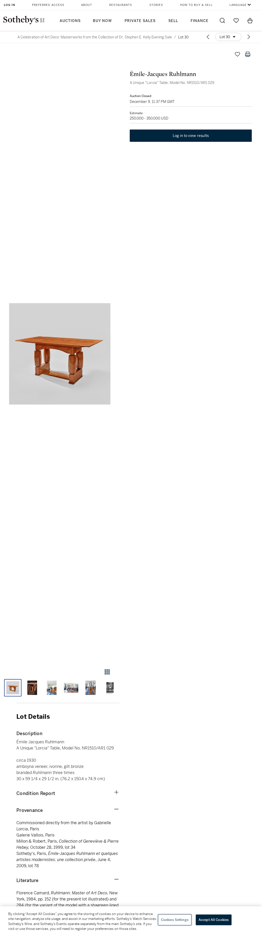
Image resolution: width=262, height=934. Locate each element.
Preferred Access (48, 5)
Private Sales (140, 21)
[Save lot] (237, 54)
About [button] (86, 5)
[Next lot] (249, 37)
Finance (200, 21)
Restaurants (120, 5)
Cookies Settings (175, 920)
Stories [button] (156, 5)
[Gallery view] (107, 672)
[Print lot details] (248, 54)
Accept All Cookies (214, 920)
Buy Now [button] (102, 21)
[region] (131, 920)
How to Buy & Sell (196, 5)
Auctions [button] (70, 21)
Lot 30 (183, 37)
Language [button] (238, 5)
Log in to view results (191, 135)
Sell (173, 21)
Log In (9, 5)
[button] (59, 354)
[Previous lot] (208, 37)
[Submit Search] (222, 20)
